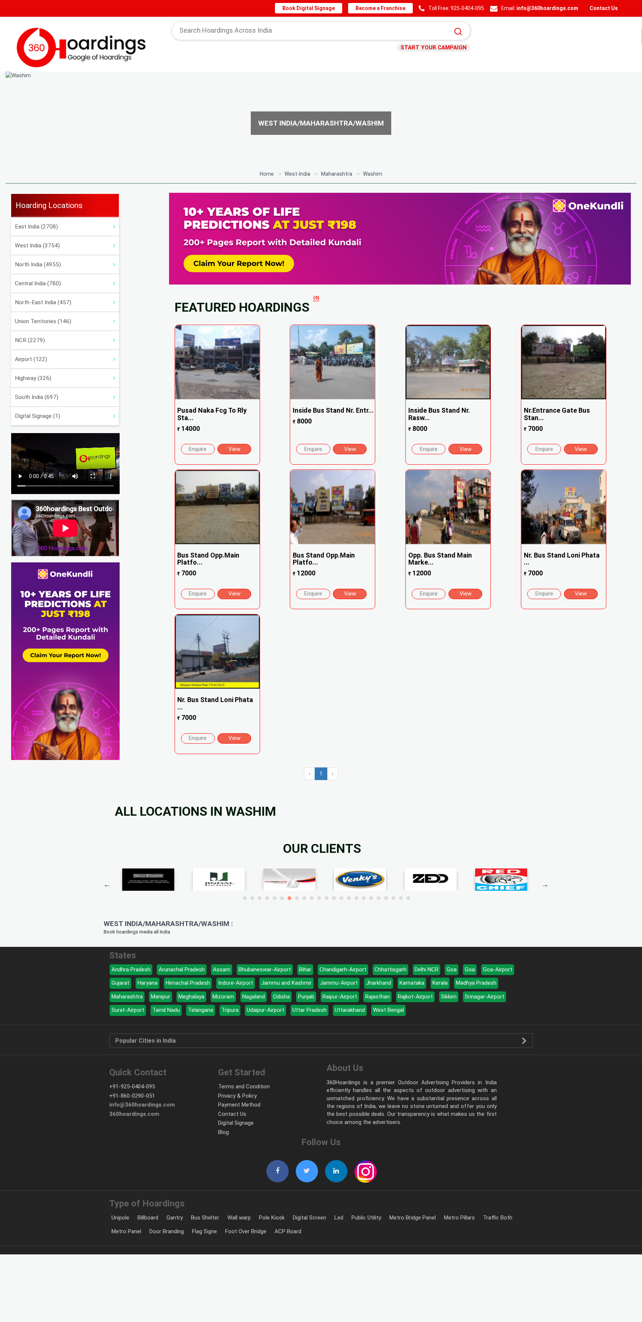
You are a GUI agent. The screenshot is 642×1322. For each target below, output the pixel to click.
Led (338, 1217)
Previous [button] (107, 884)
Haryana (147, 983)
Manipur (160, 996)
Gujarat (120, 983)
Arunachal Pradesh (182, 969)
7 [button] (289, 898)
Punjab (306, 996)
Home (267, 174)
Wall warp (239, 1217)
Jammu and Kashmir (286, 983)
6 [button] (282, 898)
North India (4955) (38, 264)
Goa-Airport (497, 969)
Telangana (200, 1010)
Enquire (198, 449)
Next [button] (545, 884)
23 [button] (408, 898)
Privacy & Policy (237, 1095)
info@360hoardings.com (548, 8)
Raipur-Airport (339, 996)
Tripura (230, 1010)
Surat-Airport (127, 1010)
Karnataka (411, 983)
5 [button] (274, 898)
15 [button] (349, 898)
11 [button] (319, 898)
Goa (452, 969)
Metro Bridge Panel (412, 1217)
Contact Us (603, 8)
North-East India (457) (43, 302)
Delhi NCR (426, 969)
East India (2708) (36, 226)
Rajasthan (377, 996)
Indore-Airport (235, 983)
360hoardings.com (134, 1114)
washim (372, 174)
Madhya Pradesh (476, 983)
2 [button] (252, 898)
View (234, 449)
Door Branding (166, 1231)
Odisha (281, 996)
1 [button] (245, 898)
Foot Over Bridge (245, 1231)
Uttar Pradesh (309, 1010)
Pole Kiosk (272, 1217)
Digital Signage (236, 1123)
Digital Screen (309, 1217)
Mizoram (223, 996)
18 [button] (371, 898)
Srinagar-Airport (484, 996)
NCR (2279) (30, 340)
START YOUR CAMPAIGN (436, 47)
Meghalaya (191, 996)
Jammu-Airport (339, 983)
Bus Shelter (205, 1217)
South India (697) (36, 397)
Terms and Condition (244, 1086)
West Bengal (388, 1010)
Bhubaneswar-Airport (265, 969)
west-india (297, 174)
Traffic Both (497, 1217)
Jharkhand (378, 983)
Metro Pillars (459, 1217)
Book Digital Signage (315, 8)
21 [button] (393, 898)
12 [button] (326, 898)
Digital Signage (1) (37, 416)
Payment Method (239, 1104)
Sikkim (449, 996)
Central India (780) (38, 283)
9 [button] (304, 898)
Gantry (174, 1217)
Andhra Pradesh (130, 969)
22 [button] (401, 898)
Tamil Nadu (166, 1010)
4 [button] (267, 898)
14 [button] (341, 898)
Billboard (147, 1217)
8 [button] (297, 898)
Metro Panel (126, 1231)
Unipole (120, 1217)
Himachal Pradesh (188, 983)
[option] (321, 118)
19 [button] (378, 898)
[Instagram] (365, 1167)
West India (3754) (37, 245)
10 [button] (312, 898)
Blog (223, 1132)
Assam (221, 969)
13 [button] (334, 898)
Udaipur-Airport (265, 1010)
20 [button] (386, 898)
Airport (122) (31, 359)
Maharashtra (127, 996)
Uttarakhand (350, 1010)
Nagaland (253, 996)
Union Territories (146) (43, 321)
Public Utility (366, 1217)
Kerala (440, 983)
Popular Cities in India (145, 1040)
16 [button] (356, 898)
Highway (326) (33, 378)
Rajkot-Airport (415, 996)
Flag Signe (204, 1231)
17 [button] (364, 898)
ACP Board (288, 1231)
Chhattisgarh (390, 969)
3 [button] (260, 898)
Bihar (305, 969)
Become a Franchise (384, 8)
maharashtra (336, 174)
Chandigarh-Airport (343, 969)
